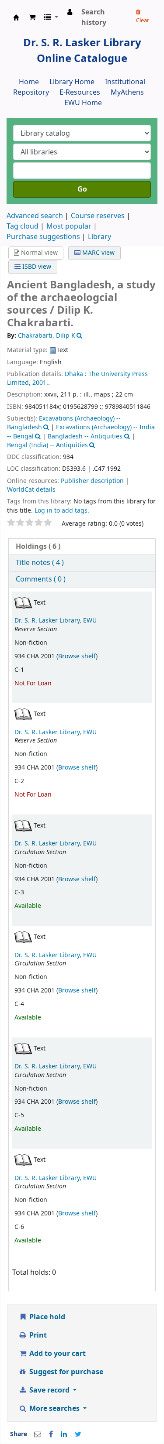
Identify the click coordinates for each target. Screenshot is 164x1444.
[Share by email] (37, 1434)
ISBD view (36, 266)
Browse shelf (77, 656)
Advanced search (35, 216)
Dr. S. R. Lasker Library (16, 17)
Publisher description (92, 481)
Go (82, 189)
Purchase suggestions (43, 237)
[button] (32, 17)
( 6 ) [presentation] (38, 546)
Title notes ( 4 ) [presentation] (40, 563)
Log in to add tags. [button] (62, 510)
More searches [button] (54, 1408)
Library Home (71, 82)
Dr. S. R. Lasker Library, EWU (55, 620)
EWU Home (83, 103)
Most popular (68, 226)
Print (37, 1335)
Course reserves (98, 216)
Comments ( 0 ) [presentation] (41, 579)
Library (99, 237)
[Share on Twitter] (78, 1434)
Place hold (46, 1317)
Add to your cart (57, 1353)
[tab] (82, 546)
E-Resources (79, 92)
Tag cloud (22, 226)
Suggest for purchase (65, 1372)
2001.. (41, 382)
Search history (93, 17)
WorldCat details (31, 489)
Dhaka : (76, 374)
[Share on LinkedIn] (64, 1434)
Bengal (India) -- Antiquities (47, 445)
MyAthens (127, 92)
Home (29, 82)
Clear (142, 20)
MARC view (97, 252)
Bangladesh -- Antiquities (85, 436)
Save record (49, 1390)
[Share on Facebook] (51, 1434)
